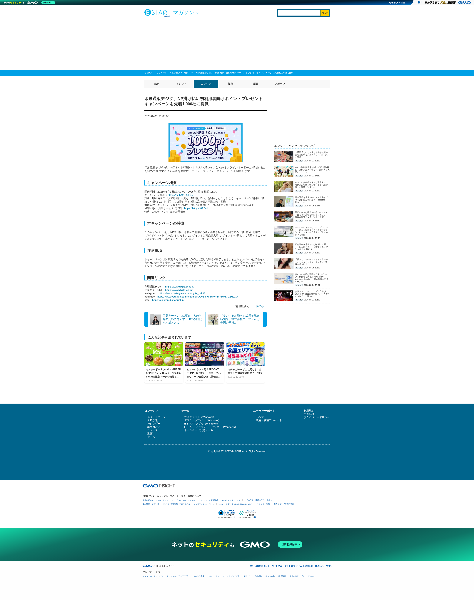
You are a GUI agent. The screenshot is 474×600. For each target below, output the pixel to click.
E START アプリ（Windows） (201, 423)
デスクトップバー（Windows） (202, 420)
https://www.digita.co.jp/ (179, 289)
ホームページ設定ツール (198, 430)
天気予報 (152, 420)
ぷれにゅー (260, 306)
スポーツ (280, 83)
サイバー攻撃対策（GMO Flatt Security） (235, 504)
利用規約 (309, 410)
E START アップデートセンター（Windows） (210, 426)
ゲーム (151, 436)
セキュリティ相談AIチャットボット (259, 500)
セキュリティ (213, 576)
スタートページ (156, 416)
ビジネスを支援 (197, 576)
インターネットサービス (153, 576)
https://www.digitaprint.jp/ (179, 286)
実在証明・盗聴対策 (151, 504)
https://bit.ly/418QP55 (180, 194)
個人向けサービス (297, 576)
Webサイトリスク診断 (231, 500)
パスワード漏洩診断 (209, 500)
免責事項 (309, 413)
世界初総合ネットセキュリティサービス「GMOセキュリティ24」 (170, 500)
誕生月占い (153, 426)
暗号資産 (282, 576)
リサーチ (247, 576)
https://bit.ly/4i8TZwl (196, 208)
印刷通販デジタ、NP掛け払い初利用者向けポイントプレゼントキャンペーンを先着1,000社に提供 (244, 72)
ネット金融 (270, 576)
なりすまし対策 (263, 504)
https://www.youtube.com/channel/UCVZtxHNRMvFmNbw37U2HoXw (197, 296)
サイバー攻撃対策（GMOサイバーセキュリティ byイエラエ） (189, 504)
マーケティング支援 (231, 576)
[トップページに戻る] (158, 12)
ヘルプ (260, 416)
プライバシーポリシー (317, 417)
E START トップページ (155, 72)
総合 (156, 83)
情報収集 (258, 576)
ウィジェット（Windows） (200, 416)
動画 (150, 433)
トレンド (181, 83)
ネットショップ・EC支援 (177, 576)
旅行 (230, 83)
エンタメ (175, 72)
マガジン (187, 72)
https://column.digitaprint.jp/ (168, 299)
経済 (255, 83)
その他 (311, 576)
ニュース (152, 430)
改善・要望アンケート (269, 420)
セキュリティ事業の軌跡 (284, 504)
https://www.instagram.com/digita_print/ (182, 293)
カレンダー (153, 423)
